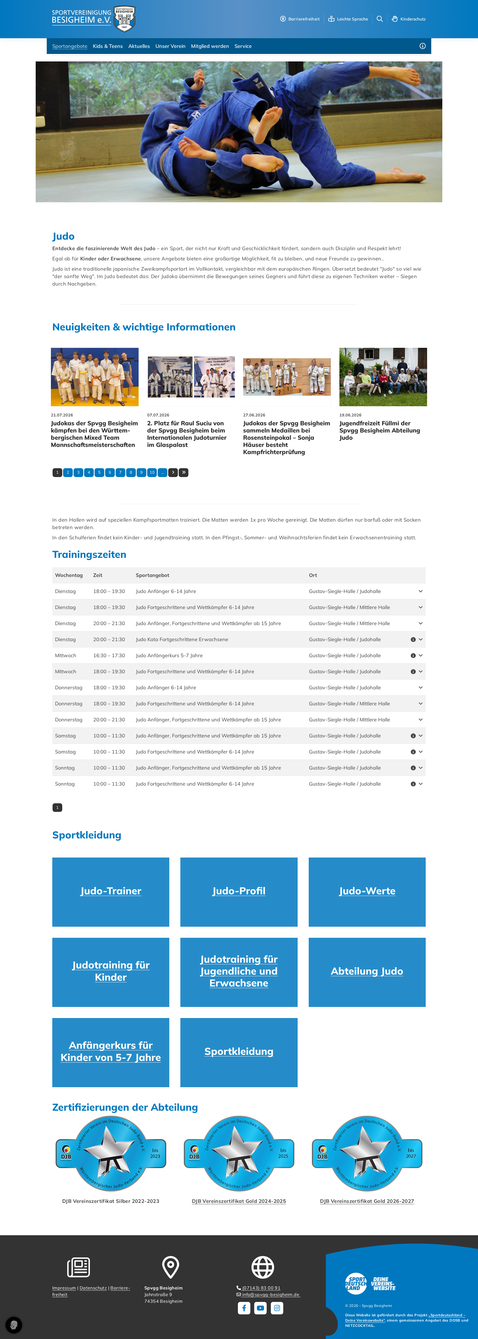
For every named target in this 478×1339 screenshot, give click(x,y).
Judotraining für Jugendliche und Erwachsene (239, 971)
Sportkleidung (239, 1051)
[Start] (93, 19)
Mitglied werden (210, 46)
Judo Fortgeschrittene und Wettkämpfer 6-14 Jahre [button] (195, 607)
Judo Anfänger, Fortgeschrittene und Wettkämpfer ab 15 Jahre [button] (208, 623)
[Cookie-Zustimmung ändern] (14, 1325)
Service (243, 46)
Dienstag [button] (65, 591)
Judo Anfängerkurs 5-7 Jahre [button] (169, 655)
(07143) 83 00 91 (260, 1288)
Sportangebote (69, 46)
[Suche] (380, 19)
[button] (416, 591)
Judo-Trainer (110, 890)
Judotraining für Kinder (111, 971)
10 (152, 472)
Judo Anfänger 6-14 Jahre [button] (166, 591)
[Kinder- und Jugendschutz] (395, 19)
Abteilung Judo (367, 971)
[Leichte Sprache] (331, 19)
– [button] (109, 591)
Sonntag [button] (65, 768)
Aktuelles (139, 46)
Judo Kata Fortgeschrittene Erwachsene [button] (182, 639)
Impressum (64, 1288)
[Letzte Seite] (183, 472)
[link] (95, 403)
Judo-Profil (239, 890)
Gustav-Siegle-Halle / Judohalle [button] (345, 591)
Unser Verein (170, 46)
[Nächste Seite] (173, 472)
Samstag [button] (65, 735)
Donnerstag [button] (68, 687)
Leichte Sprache (352, 19)
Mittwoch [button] (65, 655)
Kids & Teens (108, 46)
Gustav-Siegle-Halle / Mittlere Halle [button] (349, 607)
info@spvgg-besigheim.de (270, 1294)
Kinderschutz (413, 19)
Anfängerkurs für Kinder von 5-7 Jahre (111, 1051)
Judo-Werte (367, 890)
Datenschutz (93, 1288)
